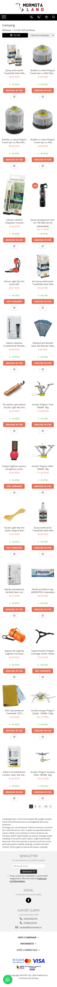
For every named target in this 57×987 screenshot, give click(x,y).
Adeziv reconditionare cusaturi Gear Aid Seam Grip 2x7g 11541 (14, 773)
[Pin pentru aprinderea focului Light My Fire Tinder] (14, 389)
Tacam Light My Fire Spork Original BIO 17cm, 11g (14, 529)
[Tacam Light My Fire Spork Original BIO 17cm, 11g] (14, 512)
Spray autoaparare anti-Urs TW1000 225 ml (43, 221)
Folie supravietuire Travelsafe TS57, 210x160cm (14, 712)
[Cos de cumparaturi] (46, 17)
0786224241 (30, 922)
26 (46, 806)
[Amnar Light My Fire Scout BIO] (14, 266)
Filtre (16, 35)
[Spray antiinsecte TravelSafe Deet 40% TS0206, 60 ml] (43, 512)
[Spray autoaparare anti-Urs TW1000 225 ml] (43, 195)
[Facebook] (28, 900)
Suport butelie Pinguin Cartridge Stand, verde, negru (43, 652)
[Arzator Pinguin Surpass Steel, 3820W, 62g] (43, 756)
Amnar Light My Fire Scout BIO (14, 283)
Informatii (27, 943)
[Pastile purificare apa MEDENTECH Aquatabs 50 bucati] (43, 573)
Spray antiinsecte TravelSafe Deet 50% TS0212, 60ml (14, 72)
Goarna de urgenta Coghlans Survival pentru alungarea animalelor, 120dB (14, 652)
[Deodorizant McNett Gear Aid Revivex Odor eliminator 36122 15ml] (43, 327)
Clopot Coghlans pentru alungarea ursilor (14, 467)
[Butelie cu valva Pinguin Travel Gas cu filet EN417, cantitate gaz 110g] (43, 120)
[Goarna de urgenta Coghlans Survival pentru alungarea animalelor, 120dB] (14, 635)
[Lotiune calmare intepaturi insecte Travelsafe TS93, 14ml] (14, 195)
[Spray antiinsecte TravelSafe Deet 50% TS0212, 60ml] (14, 55)
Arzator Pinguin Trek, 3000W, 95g (43, 406)
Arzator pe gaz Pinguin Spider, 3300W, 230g (42, 712)
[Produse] (4, 18)
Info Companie (27, 937)
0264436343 (30, 918)
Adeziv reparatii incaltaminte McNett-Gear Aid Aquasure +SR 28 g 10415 (14, 344)
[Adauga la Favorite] (14, 96)
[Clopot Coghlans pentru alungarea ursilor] (14, 450)
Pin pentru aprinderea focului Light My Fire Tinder (14, 406)
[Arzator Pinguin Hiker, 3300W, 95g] (43, 450)
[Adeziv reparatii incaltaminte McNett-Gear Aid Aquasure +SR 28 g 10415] (14, 327)
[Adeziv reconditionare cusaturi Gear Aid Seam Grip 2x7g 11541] (14, 756)
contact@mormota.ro (30, 927)
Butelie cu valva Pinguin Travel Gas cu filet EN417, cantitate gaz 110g (43, 141)
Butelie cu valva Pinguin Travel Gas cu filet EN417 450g (14, 141)
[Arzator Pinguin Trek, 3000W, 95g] (43, 389)
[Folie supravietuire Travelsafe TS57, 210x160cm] (14, 695)
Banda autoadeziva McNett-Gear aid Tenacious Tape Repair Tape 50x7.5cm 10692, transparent (14, 591)
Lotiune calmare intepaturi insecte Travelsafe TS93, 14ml (14, 221)
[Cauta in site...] (53, 17)
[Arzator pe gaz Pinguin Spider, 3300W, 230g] (43, 696)
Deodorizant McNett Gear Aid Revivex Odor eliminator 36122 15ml (42, 344)
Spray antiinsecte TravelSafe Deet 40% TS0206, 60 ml (42, 529)
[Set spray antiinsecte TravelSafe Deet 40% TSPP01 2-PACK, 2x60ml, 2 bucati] (43, 266)
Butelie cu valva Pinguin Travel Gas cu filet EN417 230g (42, 72)
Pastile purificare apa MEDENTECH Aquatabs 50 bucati (42, 591)
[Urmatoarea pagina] (50, 806)
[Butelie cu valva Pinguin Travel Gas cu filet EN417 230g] (43, 55)
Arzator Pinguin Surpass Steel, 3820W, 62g (42, 773)
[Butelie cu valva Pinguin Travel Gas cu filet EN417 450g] (14, 120)
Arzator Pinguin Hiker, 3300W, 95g (43, 467)
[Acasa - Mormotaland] (28, 7)
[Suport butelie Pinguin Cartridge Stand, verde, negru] (43, 635)
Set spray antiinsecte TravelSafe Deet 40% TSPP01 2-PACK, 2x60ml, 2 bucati (43, 283)
